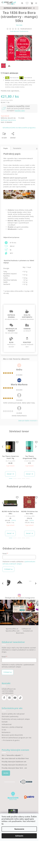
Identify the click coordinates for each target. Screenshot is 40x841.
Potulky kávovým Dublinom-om (14, 761)
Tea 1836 (19, 25)
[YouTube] (14, 697)
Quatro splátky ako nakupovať (13, 714)
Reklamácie (6, 732)
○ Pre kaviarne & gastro (10, 740)
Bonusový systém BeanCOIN (12, 735)
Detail (9, 474)
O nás (4, 730)
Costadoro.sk (28, 631)
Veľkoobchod (6, 724)
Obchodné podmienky (10, 716)
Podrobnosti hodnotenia (19, 31)
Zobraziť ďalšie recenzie (27, 421)
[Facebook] (4, 697)
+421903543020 (7, 693)
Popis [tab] (5, 148)
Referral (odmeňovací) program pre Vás (16, 738)
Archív (6, 773)
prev (2, 446)
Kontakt (5, 722)
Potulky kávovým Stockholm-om (14, 765)
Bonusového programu (27, 128)
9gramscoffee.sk (12, 629)
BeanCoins (20, 633)
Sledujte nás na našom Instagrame (20, 598)
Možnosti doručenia (8, 120)
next (36, 446)
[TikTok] (20, 697)
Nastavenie (19, 829)
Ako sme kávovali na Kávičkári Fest (15, 758)
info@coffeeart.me (9, 689)
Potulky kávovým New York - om (14, 768)
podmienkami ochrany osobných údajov (19, 563)
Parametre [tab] (17, 148)
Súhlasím (19, 836)
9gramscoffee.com (12, 631)
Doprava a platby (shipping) (12, 727)
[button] (35, 583)
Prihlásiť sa (8, 569)
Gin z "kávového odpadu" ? (12, 755)
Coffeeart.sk (26, 629)
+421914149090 (7, 691)
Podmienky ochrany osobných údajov (16, 719)
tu (2, 823)
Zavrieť (22, 135)
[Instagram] (9, 697)
